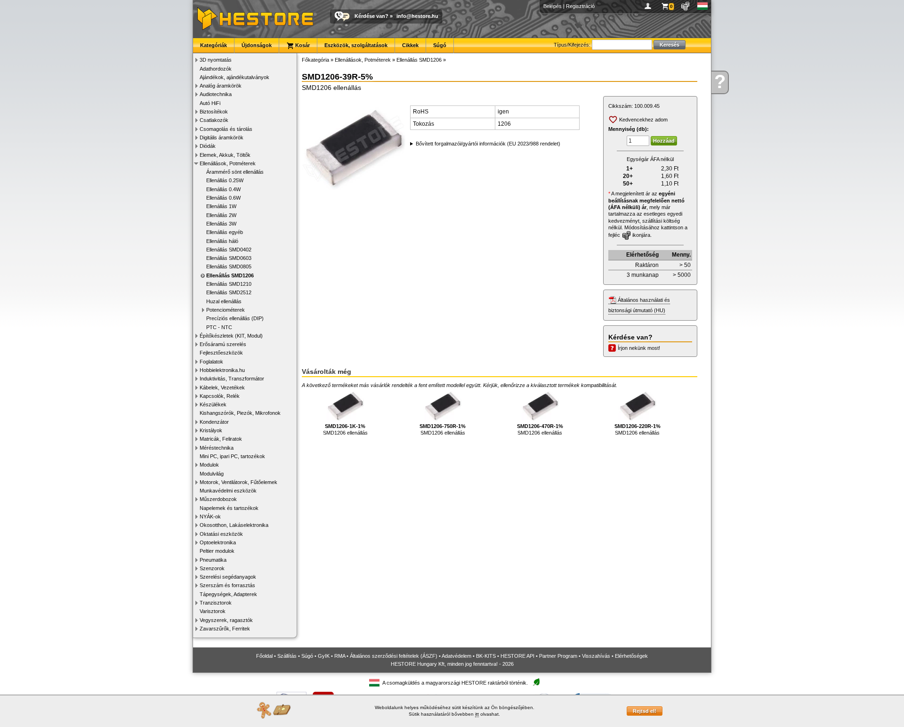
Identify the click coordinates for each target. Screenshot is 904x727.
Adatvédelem (456, 656)
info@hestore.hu (417, 16)
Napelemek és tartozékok (229, 508)
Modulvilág (212, 474)
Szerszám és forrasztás (227, 585)
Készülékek (213, 404)
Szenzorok (212, 568)
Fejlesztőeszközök (221, 352)
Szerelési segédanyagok (228, 577)
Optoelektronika (218, 542)
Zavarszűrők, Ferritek (225, 628)
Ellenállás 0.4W (223, 189)
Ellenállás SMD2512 (228, 292)
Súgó (439, 45)
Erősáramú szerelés (223, 344)
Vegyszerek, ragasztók (226, 620)
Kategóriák (213, 45)
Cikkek (410, 45)
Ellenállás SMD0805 (228, 266)
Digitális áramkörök (221, 137)
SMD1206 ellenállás (345, 429)
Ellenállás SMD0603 (228, 258)
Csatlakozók (214, 120)
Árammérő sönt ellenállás (235, 172)
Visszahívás (596, 656)
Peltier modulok (217, 551)
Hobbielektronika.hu (222, 370)
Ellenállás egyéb (224, 232)
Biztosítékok (214, 111)
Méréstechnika (217, 448)
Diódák (208, 146)
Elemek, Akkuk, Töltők (225, 155)
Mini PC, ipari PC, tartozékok (232, 456)
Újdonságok (257, 45)
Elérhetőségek (631, 656)
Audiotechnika (216, 94)
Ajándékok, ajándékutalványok (234, 77)
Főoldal (264, 656)
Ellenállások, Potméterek (228, 163)
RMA (339, 656)
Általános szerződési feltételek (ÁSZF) (393, 656)
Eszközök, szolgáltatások (355, 45)
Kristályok (211, 430)
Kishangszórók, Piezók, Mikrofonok (240, 413)
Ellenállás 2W (221, 215)
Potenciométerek (225, 310)
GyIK (324, 656)
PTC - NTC (219, 327)
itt (477, 714)
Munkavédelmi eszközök (228, 490)
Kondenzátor (214, 422)
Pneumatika (213, 560)
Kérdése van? (371, 16)
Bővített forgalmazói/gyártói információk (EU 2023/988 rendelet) (488, 143)
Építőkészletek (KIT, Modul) (231, 336)
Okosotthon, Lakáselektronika (234, 525)
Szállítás (287, 656)
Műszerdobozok (218, 499)
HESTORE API (517, 656)
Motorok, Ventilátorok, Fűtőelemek (238, 482)
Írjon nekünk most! (639, 348)
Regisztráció (580, 6)
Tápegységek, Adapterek (228, 594)
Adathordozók (216, 69)
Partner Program (558, 656)
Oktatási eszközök (221, 534)
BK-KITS (486, 656)
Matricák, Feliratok (221, 439)
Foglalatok (211, 361)
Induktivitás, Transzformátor (232, 378)
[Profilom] (649, 6)
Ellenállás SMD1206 (230, 275)
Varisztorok (213, 611)
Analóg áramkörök (221, 86)
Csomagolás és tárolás (226, 129)
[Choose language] (702, 6)
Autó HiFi (210, 103)
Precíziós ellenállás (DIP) (235, 318)
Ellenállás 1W (221, 206)
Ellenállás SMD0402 (228, 249)
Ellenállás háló (222, 241)
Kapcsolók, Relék (220, 396)
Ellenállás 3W (221, 223)
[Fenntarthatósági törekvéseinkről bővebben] (536, 682)
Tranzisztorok (216, 603)
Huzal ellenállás (224, 301)
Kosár (302, 45)
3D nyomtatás (216, 60)
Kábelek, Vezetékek (222, 387)
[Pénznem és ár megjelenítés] (685, 6)
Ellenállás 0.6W (223, 198)
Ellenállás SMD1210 (228, 284)
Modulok (209, 465)
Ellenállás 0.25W (224, 180)
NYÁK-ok (210, 516)
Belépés (552, 6)
